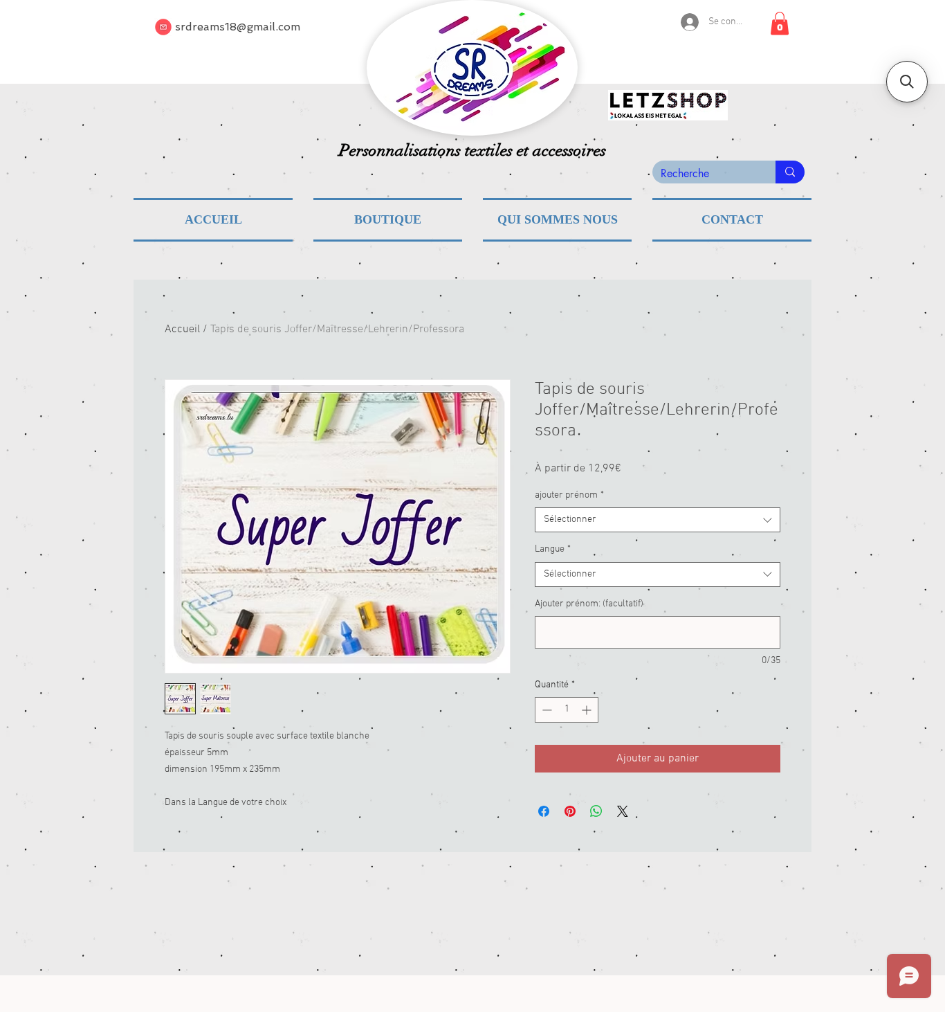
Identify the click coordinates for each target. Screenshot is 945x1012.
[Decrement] (545, 710)
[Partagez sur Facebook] (543, 811)
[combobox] (657, 519)
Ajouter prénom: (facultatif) (589, 604)
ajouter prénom (569, 495)
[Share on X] (622, 811)
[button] (779, 23)
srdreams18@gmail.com (237, 26)
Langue (553, 549)
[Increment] (587, 710)
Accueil (182, 329)
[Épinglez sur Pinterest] (570, 811)
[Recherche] (790, 172)
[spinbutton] (566, 710)
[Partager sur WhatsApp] (596, 811)
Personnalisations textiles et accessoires (472, 150)
